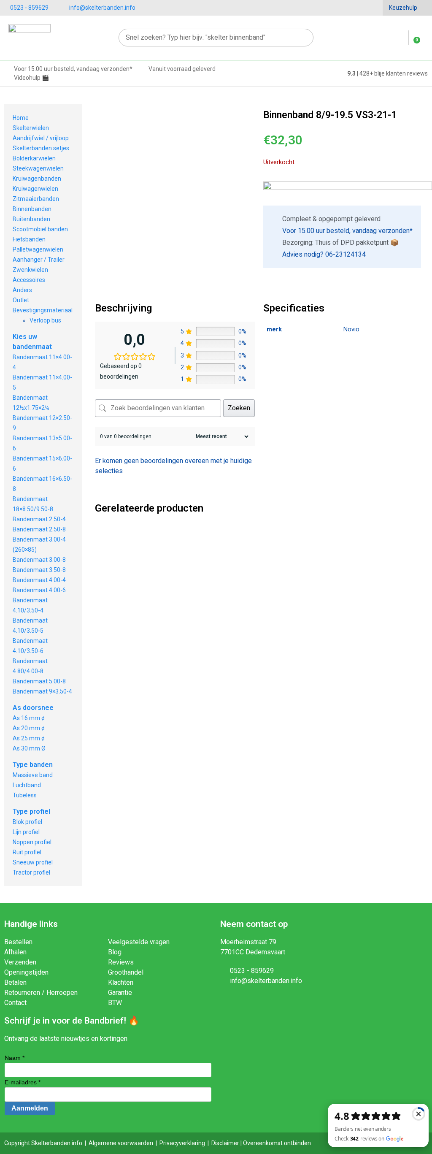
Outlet (21, 300)
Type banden (33, 765)
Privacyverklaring (182, 1143)
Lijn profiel (26, 832)
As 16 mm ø (29, 718)
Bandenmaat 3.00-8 (39, 559)
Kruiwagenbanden (37, 178)
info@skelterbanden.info (102, 7)
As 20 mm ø (29, 728)
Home (21, 117)
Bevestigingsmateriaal (43, 310)
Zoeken (239, 408)
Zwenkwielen (30, 269)
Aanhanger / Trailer (39, 259)
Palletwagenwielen (38, 249)
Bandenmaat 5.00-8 (39, 681)
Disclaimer (225, 1143)
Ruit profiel (27, 852)
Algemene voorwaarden (121, 1143)
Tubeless (25, 795)
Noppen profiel (32, 842)
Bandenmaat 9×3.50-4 (42, 691)
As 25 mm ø (29, 738)
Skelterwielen (31, 128)
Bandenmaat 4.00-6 (39, 590)
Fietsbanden (29, 239)
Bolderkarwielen (34, 158)
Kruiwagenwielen (35, 188)
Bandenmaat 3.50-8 (39, 569)
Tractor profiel (31, 872)
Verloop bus (45, 320)
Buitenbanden (31, 219)
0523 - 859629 (29, 7)
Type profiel (31, 811)
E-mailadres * (22, 1082)
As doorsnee (33, 708)
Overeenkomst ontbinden (277, 1143)
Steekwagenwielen (38, 168)
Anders (22, 290)
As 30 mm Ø (29, 748)
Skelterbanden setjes (41, 148)
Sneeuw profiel (33, 862)
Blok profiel (27, 821)
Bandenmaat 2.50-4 (39, 519)
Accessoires (29, 279)
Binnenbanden (32, 209)
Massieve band (33, 775)
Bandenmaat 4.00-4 (39, 580)
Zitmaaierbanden (36, 198)
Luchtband (27, 785)
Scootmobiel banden (40, 229)
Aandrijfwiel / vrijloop (41, 138)
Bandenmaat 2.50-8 (39, 529)
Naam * (14, 1057)
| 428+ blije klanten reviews (387, 73)
